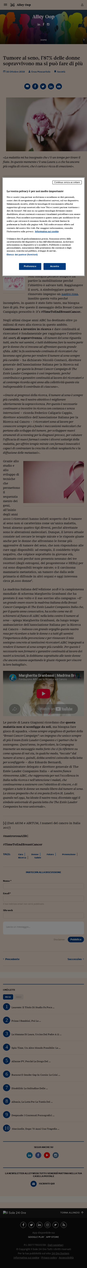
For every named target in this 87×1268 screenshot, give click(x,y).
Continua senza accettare (67, 182)
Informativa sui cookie (47, 231)
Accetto (54, 266)
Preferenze (30, 266)
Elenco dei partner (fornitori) (22, 254)
